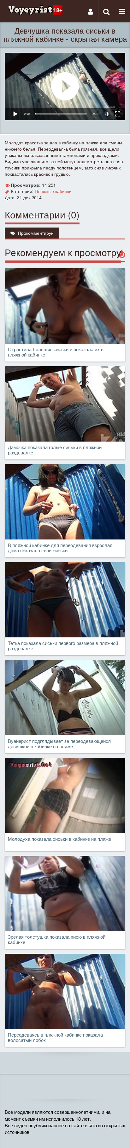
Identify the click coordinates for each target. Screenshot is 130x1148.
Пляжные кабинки (53, 191)
